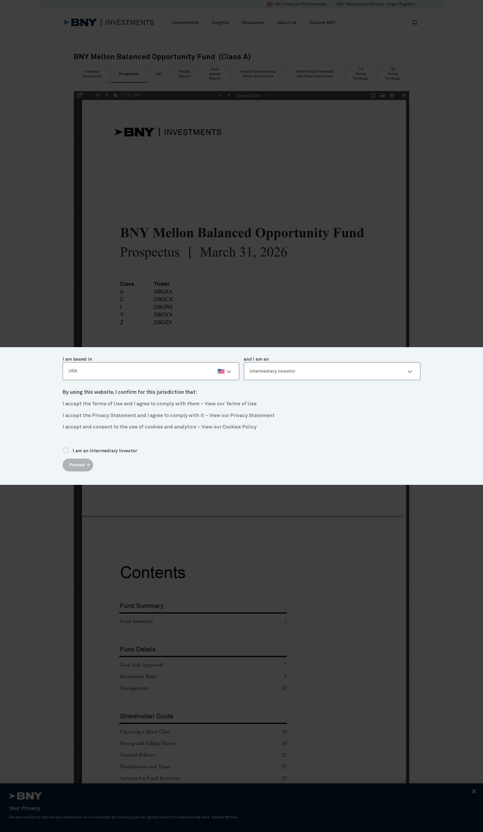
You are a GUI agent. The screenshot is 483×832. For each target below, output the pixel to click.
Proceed (77, 465)
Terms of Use (241, 403)
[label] (150, 371)
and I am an (256, 359)
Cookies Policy (239, 427)
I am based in (77, 359)
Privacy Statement (252, 415)
